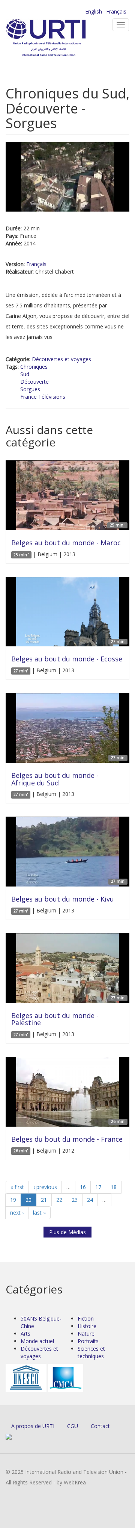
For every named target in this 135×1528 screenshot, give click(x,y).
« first (17, 1187)
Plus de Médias (67, 1232)
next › (17, 1212)
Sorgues (30, 389)
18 (114, 1187)
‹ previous (45, 1187)
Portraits (88, 1341)
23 (75, 1199)
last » (39, 1212)
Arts (25, 1333)
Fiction (86, 1318)
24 (90, 1199)
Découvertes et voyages (61, 359)
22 (59, 1199)
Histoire (87, 1326)
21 (44, 1199)
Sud (24, 374)
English (93, 11)
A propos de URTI (32, 1426)
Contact (100, 1426)
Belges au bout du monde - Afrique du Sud (55, 779)
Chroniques (34, 366)
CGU (72, 1426)
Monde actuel (37, 1341)
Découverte (34, 381)
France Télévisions (42, 396)
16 (83, 1187)
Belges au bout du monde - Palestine (55, 1019)
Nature (86, 1333)
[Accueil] (58, 37)
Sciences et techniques (91, 1352)
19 (13, 1199)
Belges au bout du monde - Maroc (66, 542)
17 (98, 1187)
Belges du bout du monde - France (67, 1139)
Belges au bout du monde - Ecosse (66, 658)
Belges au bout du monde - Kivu (62, 898)
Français (116, 11)
